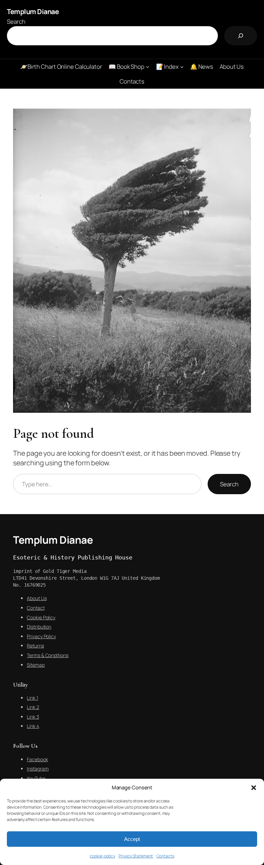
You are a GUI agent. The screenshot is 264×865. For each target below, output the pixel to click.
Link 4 (33, 726)
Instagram (37, 768)
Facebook (37, 759)
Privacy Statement (136, 856)
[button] (253, 787)
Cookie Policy (41, 617)
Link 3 (33, 716)
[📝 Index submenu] (182, 66)
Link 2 (33, 707)
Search (16, 21)
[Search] (240, 35)
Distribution (39, 626)
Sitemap (35, 665)
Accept (132, 839)
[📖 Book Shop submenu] (147, 66)
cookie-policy (102, 856)
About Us (36, 598)
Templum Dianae (33, 11)
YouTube (36, 778)
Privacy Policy (41, 636)
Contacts (165, 856)
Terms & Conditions (47, 655)
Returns (35, 645)
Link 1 (32, 698)
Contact (35, 608)
